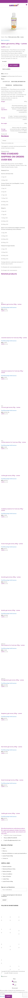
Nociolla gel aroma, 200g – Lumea (11, 577)
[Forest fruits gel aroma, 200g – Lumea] (14, 530)
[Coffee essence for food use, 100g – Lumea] (14, 427)
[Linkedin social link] (6, 2)
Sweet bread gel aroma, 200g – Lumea (12, 780)
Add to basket (14, 65)
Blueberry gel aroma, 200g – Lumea (11, 304)
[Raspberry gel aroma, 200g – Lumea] (14, 699)
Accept (8, 996)
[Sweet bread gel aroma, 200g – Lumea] (14, 766)
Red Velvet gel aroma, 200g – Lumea (11, 747)
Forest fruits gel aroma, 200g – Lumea (12, 543)
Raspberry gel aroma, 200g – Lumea (11, 713)
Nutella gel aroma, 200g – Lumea (10, 610)
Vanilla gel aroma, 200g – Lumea (10, 813)
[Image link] (11, 824)
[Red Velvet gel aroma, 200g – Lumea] (14, 733)
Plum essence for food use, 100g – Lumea (13, 645)
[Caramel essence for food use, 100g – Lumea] (14, 324)
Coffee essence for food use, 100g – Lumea (13, 442)
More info (2, 996)
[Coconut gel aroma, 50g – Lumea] (14, 392)
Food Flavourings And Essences (8, 307)
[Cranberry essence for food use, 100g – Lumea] (14, 495)
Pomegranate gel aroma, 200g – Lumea (12, 680)
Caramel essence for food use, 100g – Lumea (14, 337)
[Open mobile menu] (1, 5)
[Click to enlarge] (3, 974)
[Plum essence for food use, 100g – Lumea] (14, 630)
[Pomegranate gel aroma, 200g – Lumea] (14, 665)
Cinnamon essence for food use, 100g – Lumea (12, 371)
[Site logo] (14, 5)
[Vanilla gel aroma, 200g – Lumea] (14, 799)
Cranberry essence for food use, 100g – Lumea (12, 509)
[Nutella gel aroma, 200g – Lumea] (14, 596)
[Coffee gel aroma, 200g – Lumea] (14, 462)
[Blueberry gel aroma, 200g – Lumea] (14, 289)
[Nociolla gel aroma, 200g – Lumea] (14, 563)
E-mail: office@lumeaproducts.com (12, 840)
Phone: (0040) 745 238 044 (10, 837)
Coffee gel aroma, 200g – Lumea (10, 475)
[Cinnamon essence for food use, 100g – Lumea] (14, 357)
